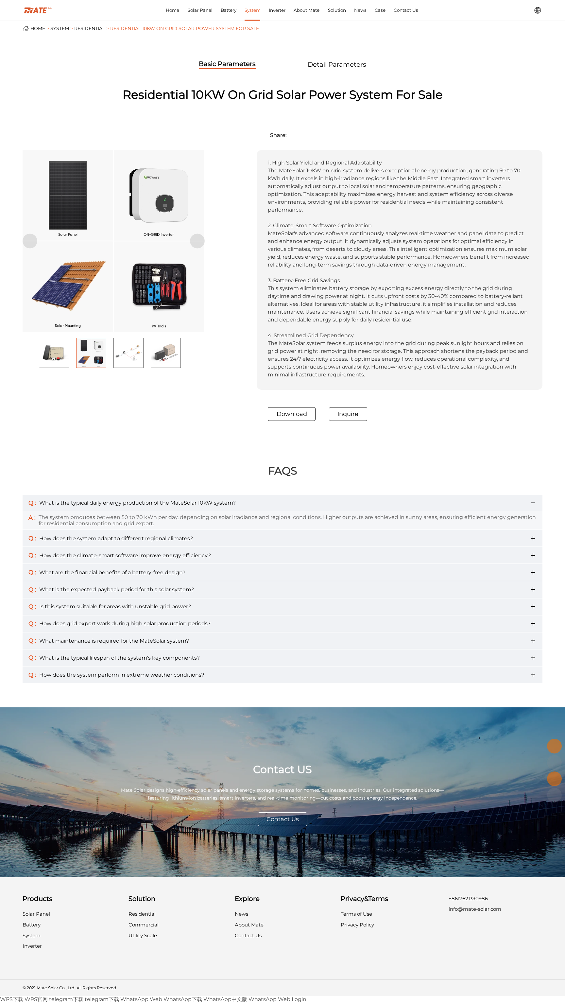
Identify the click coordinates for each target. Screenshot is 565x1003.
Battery (228, 10)
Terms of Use (356, 914)
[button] (30, 241)
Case (380, 10)
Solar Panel (200, 10)
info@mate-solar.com (475, 909)
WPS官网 (36, 999)
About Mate (306, 10)
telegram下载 (66, 999)
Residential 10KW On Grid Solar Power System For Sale (184, 28)
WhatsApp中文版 (225, 999)
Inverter (277, 10)
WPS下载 (11, 999)
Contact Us (406, 10)
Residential (89, 28)
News (360, 10)
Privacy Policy (357, 925)
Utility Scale (142, 935)
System (253, 10)
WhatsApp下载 (182, 999)
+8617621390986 (468, 898)
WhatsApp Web (141, 999)
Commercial (143, 925)
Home (172, 10)
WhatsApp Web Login (277, 999)
